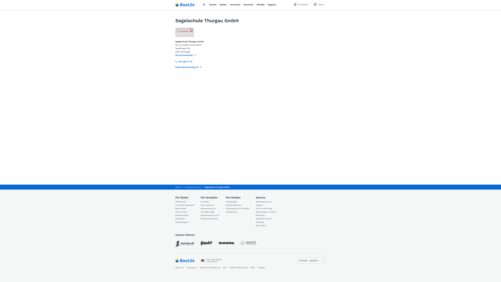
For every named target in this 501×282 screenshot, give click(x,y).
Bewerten (249, 4)
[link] (184, 244)
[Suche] (204, 4)
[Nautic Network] (248, 243)
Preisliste (205, 202)
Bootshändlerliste (233, 205)
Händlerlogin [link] (231, 202)
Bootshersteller (182, 215)
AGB (224, 267)
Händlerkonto (232, 212)
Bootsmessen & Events (266, 212)
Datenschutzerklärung (210, 267)
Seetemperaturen (264, 202)
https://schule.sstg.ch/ (187, 67)
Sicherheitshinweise (238, 267)
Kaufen (213, 4)
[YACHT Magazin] (206, 243)
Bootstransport (182, 222)
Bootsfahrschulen (264, 219)
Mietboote (260, 215)
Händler (261, 4)
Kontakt (261, 267)
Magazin (272, 4)
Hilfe (253, 267)
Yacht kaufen (181, 212)
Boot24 (178, 187)
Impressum (192, 267)
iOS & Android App (264, 208)
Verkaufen (235, 4)
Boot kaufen (180, 208)
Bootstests (180, 219)
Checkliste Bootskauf (184, 205)
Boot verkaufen (207, 205)
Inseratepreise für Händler (238, 208)
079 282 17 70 (185, 61)
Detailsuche (180, 202)
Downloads (261, 225)
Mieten (223, 4)
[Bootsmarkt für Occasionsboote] (185, 5)
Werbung (260, 222)
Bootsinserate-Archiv (210, 215)
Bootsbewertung (208, 208)
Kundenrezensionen (209, 219)
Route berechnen (184, 55)
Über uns (179, 267)
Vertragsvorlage (207, 212)
